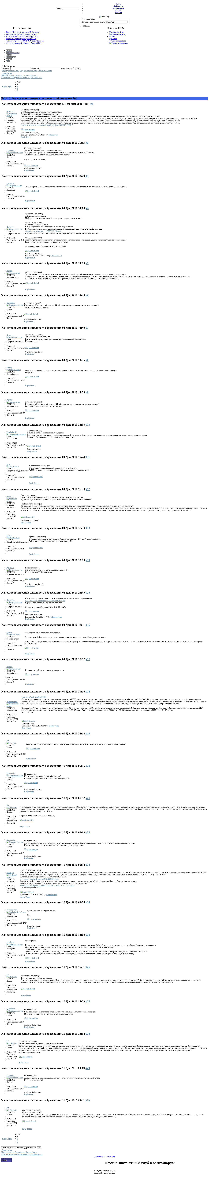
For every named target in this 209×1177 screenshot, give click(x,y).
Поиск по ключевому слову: (93, 22)
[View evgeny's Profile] (14, 273)
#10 (88, 424)
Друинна (10, 111)
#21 (88, 798)
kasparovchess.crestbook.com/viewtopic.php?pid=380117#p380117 (47, 125)
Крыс (9, 464)
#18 (88, 691)
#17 (88, 659)
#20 (88, 765)
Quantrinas (11, 151)
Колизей (118, 13)
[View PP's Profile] (12, 743)
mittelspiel (10, 873)
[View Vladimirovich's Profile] (16, 434)
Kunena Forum (109, 1156)
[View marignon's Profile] (14, 185)
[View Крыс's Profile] (13, 466)
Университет (6, 73)
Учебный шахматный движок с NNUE (22, 34)
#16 (88, 624)
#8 (87, 360)
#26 (88, 967)
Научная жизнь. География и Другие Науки (19, 75)
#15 (88, 592)
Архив (118, 4)
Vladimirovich (52, 135)
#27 (88, 1001)
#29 (88, 1068)
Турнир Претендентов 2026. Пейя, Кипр (22, 32)
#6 (87, 295)
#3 (87, 175)
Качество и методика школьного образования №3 (21, 78)
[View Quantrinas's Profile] (15, 153)
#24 (88, 902)
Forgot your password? (10, 71)
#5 (87, 263)
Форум (118, 10)
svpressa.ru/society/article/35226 (34, 697)
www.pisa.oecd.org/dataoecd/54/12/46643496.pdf (39, 879)
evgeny (9, 271)
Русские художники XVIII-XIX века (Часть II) (25, 41)
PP (8, 741)
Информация (118, 8)
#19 (88, 733)
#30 (88, 1100)
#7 (87, 327)
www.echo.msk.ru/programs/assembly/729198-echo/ (45, 601)
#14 (88, 560)
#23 (88, 864)
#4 (87, 208)
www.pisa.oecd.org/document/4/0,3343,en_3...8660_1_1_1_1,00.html (47, 885)
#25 (88, 934)
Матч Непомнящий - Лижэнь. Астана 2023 (23, 43)
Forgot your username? (28, 71)
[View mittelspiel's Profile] (13, 877)
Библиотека (118, 6)
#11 (88, 457)
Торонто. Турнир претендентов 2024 (21, 39)
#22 (88, 832)
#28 (88, 1033)
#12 (88, 489)
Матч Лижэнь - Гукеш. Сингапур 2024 (21, 36)
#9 (87, 392)
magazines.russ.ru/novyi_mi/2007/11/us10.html (43, 231)
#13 (88, 528)
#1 (91, 103)
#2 (87, 142)
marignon (10, 183)
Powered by (98, 1156)
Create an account (45, 71)
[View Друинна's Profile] (14, 116)
